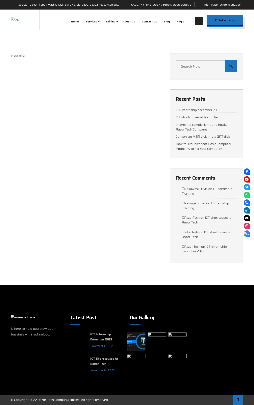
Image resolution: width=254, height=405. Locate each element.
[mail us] (247, 218)
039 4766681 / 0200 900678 (172, 4)
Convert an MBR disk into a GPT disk (203, 136)
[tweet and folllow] (247, 187)
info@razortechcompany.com (222, 4)
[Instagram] (247, 226)
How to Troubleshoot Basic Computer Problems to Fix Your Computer (203, 146)
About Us (128, 21)
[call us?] (247, 202)
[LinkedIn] (247, 210)
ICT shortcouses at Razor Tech (198, 117)
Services (91, 21)
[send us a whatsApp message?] (247, 195)
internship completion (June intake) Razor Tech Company (202, 127)
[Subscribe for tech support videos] (247, 179)
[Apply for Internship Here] (247, 233)
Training (109, 21)
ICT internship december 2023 (198, 110)
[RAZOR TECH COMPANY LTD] (15, 19)
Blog (167, 21)
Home (75, 21)
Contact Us (149, 21)
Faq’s (180, 21)
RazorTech (192, 217)
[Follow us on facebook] (247, 171)
